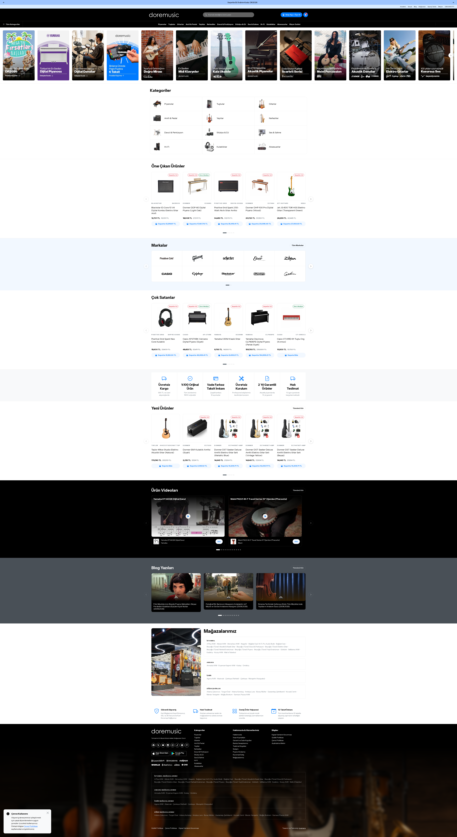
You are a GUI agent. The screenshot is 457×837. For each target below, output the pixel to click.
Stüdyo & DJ (240, 24)
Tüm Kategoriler (13, 24)
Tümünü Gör (298, 408)
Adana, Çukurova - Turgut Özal (218, 692)
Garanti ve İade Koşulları (242, 740)
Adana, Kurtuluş (238, 692)
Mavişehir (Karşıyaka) (257, 679)
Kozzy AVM (218, 652)
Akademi (403, 7)
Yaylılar (202, 24)
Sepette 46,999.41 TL (198, 355)
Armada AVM (212, 665)
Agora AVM (211, 679)
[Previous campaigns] (6, 55)
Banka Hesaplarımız (240, 743)
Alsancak (220, 679)
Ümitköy (246, 665)
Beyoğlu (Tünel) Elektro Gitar (276, 647)
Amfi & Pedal (191, 24)
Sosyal (410, 7)
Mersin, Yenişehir (213, 694)
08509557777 (449, 7)
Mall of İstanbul (230, 652)
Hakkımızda (237, 735)
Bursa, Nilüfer (261, 692)
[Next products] (310, 199)
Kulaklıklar (271, 24)
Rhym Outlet (294, 24)
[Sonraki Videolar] (310, 523)
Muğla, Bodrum (227, 694)
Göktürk (284, 649)
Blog (415, 7)
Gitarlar (180, 24)
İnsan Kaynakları (239, 737)
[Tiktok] (177, 745)
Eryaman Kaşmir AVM (227, 665)
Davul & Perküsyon (225, 24)
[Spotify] (182, 745)
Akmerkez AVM (233, 644)
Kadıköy (210, 652)
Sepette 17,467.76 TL (198, 224)
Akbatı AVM (221, 644)
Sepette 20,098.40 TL (261, 224)
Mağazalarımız (238, 757)
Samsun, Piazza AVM (242, 694)
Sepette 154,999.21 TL (261, 355)
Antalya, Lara (250, 692)
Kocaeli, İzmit (291, 692)
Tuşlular (171, 24)
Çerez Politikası (277, 740)
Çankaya (244, 679)
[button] (225, 232)
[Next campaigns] (450, 55)
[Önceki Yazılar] (146, 594)
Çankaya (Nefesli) (232, 679)
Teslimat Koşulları (239, 746)
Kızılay (239, 665)
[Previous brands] (146, 266)
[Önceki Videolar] (146, 523)
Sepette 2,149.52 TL (198, 466)
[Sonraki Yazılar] (310, 594)
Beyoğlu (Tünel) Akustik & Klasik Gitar (221, 647)
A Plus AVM (211, 644)
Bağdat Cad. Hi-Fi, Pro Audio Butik (262, 644)
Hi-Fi (263, 24)
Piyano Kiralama (239, 752)
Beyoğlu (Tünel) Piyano (244, 649)
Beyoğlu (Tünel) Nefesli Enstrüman (220, 649)
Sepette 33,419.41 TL (230, 224)
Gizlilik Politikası (277, 737)
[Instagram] (172, 745)
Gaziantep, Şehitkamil (276, 692)
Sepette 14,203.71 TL (230, 466)
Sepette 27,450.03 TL (292, 224)
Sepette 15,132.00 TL (167, 355)
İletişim (440, 7)
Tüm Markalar (298, 245)
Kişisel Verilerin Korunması (282, 735)
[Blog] (187, 745)
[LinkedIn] (168, 745)
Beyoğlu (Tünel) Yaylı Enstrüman (266, 649)
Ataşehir (244, 644)
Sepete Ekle (293, 355)
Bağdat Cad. (281, 644)
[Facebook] (153, 745)
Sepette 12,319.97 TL (167, 224)
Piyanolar (162, 24)
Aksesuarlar (282, 24)
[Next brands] (310, 266)
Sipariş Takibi (432, 7)
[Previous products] (146, 199)
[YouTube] (163, 745)
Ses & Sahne (253, 24)
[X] (158, 745)
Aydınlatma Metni (278, 743)
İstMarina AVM (293, 649)
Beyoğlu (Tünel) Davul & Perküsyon (250, 647)
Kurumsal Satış (238, 755)
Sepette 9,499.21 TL (230, 355)
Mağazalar (422, 7)
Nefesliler (211, 24)
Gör (219, 541)
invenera (302, 828)
